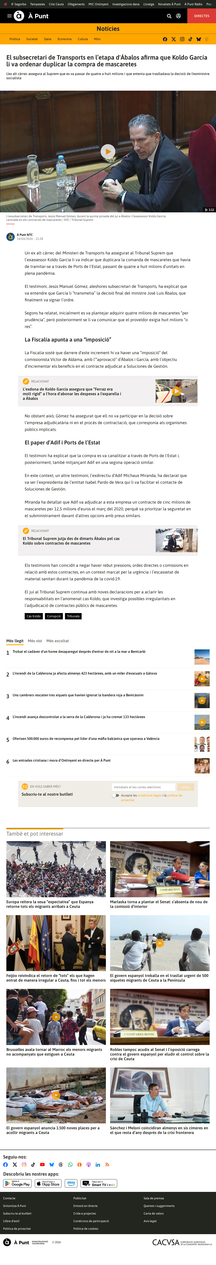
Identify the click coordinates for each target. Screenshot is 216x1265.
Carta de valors (154, 1213)
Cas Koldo (34, 616)
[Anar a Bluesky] (53, 1164)
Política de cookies (85, 1228)
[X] (173, 39)
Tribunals (73, 616)
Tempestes (37, 4)
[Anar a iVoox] (80, 1164)
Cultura (83, 39)
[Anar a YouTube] (43, 1164)
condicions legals (149, 795)
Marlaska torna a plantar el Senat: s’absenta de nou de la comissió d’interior (159, 904)
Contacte (9, 1198)
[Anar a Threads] (62, 1164)
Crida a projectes (84, 1213)
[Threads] (207, 39)
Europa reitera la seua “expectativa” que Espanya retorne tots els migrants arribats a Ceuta (49, 904)
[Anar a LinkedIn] (99, 1164)
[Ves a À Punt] (31, 16)
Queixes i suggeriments (159, 1206)
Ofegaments (76, 4)
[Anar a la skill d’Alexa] (71, 1183)
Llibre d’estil (11, 1221)
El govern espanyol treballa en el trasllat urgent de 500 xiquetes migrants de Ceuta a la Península (159, 977)
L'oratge (148, 4)
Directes (201, 16)
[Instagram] (182, 39)
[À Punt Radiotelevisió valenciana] (25, 1242)
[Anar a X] (16, 1164)
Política (14, 39)
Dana (47, 39)
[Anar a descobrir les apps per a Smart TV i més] (99, 1183)
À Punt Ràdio (193, 4)
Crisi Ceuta (56, 4)
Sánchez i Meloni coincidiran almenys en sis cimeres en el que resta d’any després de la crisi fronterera (159, 1130)
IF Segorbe (18, 4)
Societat (32, 39)
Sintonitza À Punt (14, 1206)
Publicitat (79, 1198)
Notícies (108, 28)
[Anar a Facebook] (6, 1164)
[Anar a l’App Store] (48, 1183)
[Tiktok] (190, 39)
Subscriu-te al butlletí (17, 1213)
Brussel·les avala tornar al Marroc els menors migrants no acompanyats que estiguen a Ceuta (54, 1051)
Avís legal (150, 1221)
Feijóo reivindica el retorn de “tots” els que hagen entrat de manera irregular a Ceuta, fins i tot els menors (56, 977)
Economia (65, 39)
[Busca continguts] (169, 16)
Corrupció (54, 616)
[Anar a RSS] (108, 1164)
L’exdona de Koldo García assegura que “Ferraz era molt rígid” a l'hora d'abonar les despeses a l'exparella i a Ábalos (72, 394)
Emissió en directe (85, 1206)
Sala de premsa (154, 1198)
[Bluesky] (199, 39)
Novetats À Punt (169, 4)
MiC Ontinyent (98, 4)
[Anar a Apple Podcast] (89, 1164)
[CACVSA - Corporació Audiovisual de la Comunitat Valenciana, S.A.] (182, 1242)
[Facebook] (165, 39)
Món (97, 39)
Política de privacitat (17, 1228)
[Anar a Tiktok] (34, 1164)
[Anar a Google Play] (17, 1183)
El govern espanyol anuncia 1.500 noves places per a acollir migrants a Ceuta (53, 1130)
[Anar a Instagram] (25, 1164)
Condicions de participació (91, 1221)
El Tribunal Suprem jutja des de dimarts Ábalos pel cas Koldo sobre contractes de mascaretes (71, 540)
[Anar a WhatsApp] (71, 1164)
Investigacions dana (125, 4)
